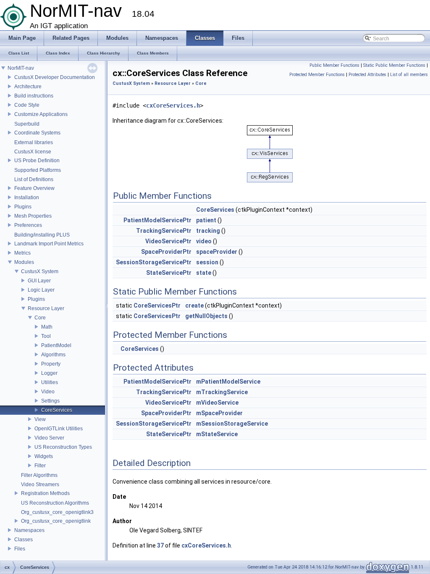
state (203, 272)
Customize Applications (41, 114)
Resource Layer (46, 308)
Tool (46, 336)
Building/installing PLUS (42, 235)
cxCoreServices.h (173, 105)
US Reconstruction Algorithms (55, 503)
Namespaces (29, 530)
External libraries (33, 142)
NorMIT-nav (21, 68)
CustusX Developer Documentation (54, 77)
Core (40, 318)
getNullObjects (206, 316)
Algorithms (53, 355)
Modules (24, 262)
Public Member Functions (334, 65)
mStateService (217, 434)
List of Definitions (33, 179)
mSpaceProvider (219, 413)
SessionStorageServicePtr (153, 262)
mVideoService (217, 402)
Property (50, 364)
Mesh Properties (33, 216)
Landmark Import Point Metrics (49, 244)
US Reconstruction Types (63, 447)
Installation (26, 197)
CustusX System (39, 271)
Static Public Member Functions (394, 65)
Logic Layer (41, 290)
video (204, 241)
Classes (23, 539)
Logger (49, 373)
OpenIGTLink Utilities (58, 429)
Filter (40, 466)
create (194, 305)
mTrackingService (222, 392)
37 (160, 545)
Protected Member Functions (317, 74)
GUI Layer (39, 281)
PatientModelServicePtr (157, 220)
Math (46, 327)
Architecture (28, 87)
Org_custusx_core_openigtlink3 (57, 512)
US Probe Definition (37, 160)
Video (48, 392)
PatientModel (56, 345)
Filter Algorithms (39, 475)
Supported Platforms (37, 170)
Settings (50, 401)
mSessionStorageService (232, 423)
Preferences (28, 225)
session (207, 262)
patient (206, 220)
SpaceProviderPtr (166, 251)
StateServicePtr (168, 272)
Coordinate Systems (37, 133)
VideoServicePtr (168, 241)
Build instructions (33, 96)
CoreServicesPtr (157, 305)
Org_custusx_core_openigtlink (56, 521)
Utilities (49, 382)
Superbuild (26, 124)
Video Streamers (40, 484)
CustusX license (32, 152)
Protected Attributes (367, 74)
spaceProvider (216, 251)
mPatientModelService (228, 381)
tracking (208, 230)
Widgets (43, 456)
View (40, 419)
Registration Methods (45, 493)
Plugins (22, 207)
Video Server (49, 438)
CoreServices (56, 410)
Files (19, 549)
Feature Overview (34, 188)
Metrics (22, 253)
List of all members (409, 74)
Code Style (26, 105)
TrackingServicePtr (163, 230)
